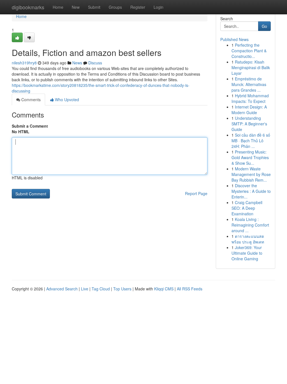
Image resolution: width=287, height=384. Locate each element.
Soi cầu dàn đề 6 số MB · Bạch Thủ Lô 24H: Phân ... (251, 140)
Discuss (95, 62)
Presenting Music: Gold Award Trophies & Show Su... (250, 157)
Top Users (122, 289)
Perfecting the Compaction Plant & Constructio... (249, 50)
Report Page (196, 193)
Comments (30, 99)
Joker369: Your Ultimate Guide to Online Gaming (247, 253)
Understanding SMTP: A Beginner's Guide (249, 123)
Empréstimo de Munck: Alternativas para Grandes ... (249, 84)
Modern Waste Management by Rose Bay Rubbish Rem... (251, 174)
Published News (234, 39)
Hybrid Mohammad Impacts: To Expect (250, 98)
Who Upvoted (66, 99)
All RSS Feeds (189, 289)
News (77, 62)
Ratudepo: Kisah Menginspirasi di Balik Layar (251, 67)
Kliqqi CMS (163, 289)
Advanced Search (62, 289)
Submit (94, 7)
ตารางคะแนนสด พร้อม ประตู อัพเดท (248, 239)
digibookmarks (28, 7)
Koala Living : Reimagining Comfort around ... (250, 224)
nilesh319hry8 (24, 62)
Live (84, 289)
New (76, 7)
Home (58, 7)
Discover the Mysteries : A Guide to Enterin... (251, 191)
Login (158, 7)
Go (264, 26)
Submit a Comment (30, 126)
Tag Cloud (101, 289)
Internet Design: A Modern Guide (249, 109)
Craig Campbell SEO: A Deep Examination (247, 208)
